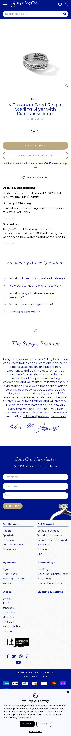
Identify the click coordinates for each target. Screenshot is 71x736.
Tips (39, 553)
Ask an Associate (35, 155)
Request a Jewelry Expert (52, 540)
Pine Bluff (8, 621)
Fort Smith (9, 603)
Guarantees (9, 549)
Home (34, 99)
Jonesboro (9, 608)
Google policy (25, 717)
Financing (8, 540)
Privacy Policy (25, 672)
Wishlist (7, 583)
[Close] (68, 692)
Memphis (8, 617)
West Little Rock (12, 626)
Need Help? (44, 544)
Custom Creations (13, 544)
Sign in (6, 569)
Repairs (7, 530)
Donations (43, 549)
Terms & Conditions (44, 672)
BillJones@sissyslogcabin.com (44, 416)
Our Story (43, 569)
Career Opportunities (49, 583)
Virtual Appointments (49, 535)
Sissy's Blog (44, 578)
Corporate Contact (48, 530)
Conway (7, 598)
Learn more (9, 218)
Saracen (7, 631)
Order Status (10, 573)
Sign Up (13, 506)
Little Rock (9, 612)
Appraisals (8, 535)
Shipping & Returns (14, 578)
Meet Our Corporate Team (52, 573)
